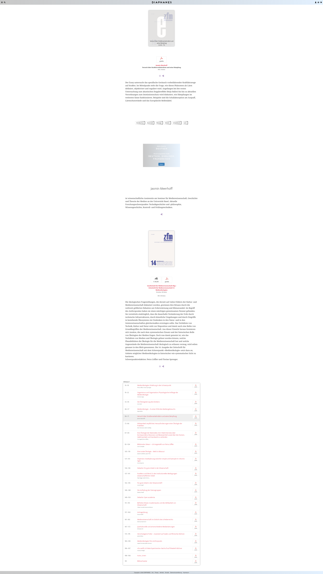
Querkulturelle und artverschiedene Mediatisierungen (156, 526)
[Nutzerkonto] (315, 2)
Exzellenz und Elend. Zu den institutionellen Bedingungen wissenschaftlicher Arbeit (157, 474)
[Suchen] (4, 2)
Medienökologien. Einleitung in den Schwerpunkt (154, 385)
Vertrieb (162, 572)
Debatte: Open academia (146, 497)
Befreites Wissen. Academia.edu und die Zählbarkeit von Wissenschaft (156, 503)
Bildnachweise (142, 561)
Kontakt (167, 572)
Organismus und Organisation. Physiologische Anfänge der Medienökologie (157, 393)
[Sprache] (318, 2)
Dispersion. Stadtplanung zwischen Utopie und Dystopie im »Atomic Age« (161, 459)
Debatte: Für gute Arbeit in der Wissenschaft (152, 468)
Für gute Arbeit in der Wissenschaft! (149, 482)
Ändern (161, 164)
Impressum (186, 572)
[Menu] (2, 2)
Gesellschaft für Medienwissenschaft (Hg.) (161, 286)
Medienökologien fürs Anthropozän (149, 541)
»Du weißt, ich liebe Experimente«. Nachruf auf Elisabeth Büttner (159, 548)
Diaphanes (161, 2)
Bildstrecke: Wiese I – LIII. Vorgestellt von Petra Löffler (155, 444)
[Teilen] (163, 76)
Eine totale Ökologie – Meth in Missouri (151, 451)
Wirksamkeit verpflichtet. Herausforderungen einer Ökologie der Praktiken (159, 424)
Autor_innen (141, 555)
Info (153, 572)
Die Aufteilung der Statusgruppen (149, 490)
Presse (156, 572)
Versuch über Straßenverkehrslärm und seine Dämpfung (157, 416)
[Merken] (160, 76)
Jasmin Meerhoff (161, 65)
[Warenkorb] (321, 2)
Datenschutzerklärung (176, 572)
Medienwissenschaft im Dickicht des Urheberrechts (155, 519)
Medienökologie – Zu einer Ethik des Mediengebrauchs (156, 409)
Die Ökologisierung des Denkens (148, 401)
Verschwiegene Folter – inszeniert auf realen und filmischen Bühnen (161, 533)
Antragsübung (142, 512)
